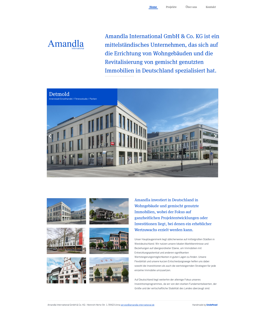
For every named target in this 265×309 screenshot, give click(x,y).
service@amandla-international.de (137, 305)
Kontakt (211, 7)
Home (153, 7)
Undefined (211, 305)
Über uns (191, 7)
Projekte (171, 7)
